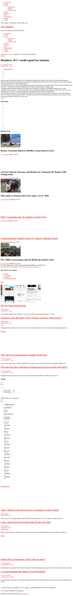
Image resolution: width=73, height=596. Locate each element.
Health (6, 18)
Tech (5, 15)
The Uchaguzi (7, 27)
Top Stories (7, 2)
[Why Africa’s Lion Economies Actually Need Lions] (21, 351)
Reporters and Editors (10, 278)
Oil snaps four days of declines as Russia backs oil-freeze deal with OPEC (34, 367)
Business (6, 13)
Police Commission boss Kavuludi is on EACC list (23, 217)
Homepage (4, 54)
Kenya (6, 12)
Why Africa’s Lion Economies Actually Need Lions (24, 355)
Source (3, 98)
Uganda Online (12, 10)
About (6, 273)
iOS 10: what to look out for (13, 305)
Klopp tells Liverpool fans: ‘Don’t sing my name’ (23, 559)
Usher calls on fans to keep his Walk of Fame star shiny (26, 522)
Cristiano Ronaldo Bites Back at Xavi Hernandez (23, 571)
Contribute (7, 277)
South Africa (11, 7)
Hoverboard (24, 593)
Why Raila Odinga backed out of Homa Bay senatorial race (21, 266)
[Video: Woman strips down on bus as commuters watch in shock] (21, 506)
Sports (6, 20)
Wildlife (10, 8)
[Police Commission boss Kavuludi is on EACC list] (11, 213)
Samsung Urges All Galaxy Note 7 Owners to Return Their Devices (31, 318)
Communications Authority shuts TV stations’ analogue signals (29, 238)
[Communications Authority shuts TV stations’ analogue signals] (11, 234)
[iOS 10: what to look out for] (21, 302)
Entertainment (8, 16)
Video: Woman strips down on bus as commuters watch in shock (30, 510)
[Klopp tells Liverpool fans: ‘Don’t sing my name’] (21, 555)
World (6, 4)
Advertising (7, 275)
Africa (6, 5)
